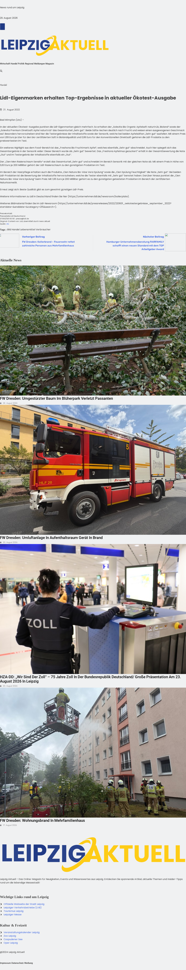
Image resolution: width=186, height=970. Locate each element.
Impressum (5, 963)
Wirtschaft (5, 63)
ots (7, 224)
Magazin (49, 63)
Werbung (28, 963)
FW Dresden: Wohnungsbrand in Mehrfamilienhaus (42, 820)
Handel (14, 63)
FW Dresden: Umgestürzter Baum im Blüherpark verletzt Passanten (56, 398)
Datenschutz (17, 963)
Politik (21, 63)
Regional (29, 63)
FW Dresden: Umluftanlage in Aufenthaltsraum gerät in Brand (51, 537)
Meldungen (39, 63)
